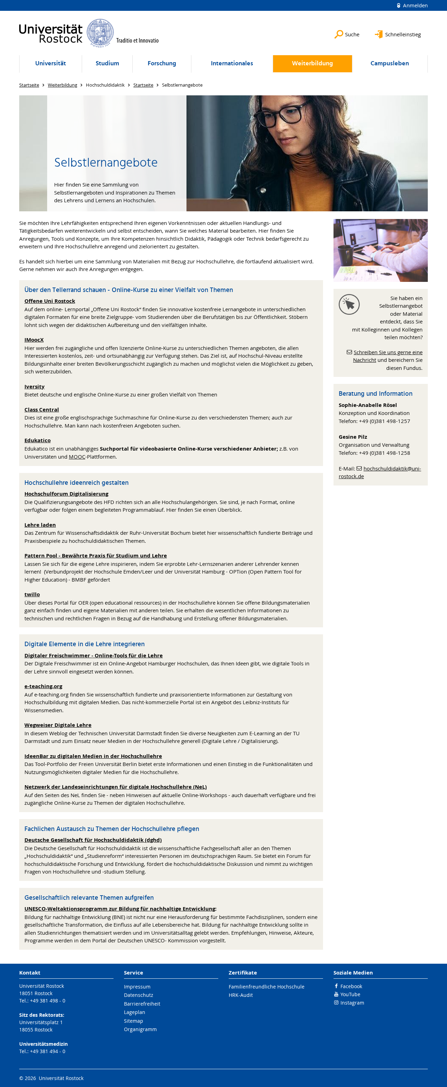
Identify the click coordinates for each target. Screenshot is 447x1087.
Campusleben (390, 64)
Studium (107, 64)
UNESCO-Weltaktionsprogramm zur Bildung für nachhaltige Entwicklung (119, 908)
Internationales (232, 64)
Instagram (352, 1002)
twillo (32, 594)
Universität (50, 64)
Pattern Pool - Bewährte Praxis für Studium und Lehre (95, 555)
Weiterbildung (312, 64)
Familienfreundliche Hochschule (267, 986)
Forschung (162, 64)
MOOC (77, 456)
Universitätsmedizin (43, 1044)
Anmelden (415, 5)
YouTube (350, 994)
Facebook (351, 986)
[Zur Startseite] (89, 33)
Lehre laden (40, 524)
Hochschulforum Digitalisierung (66, 493)
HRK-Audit (241, 995)
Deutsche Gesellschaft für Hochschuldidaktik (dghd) (93, 840)
